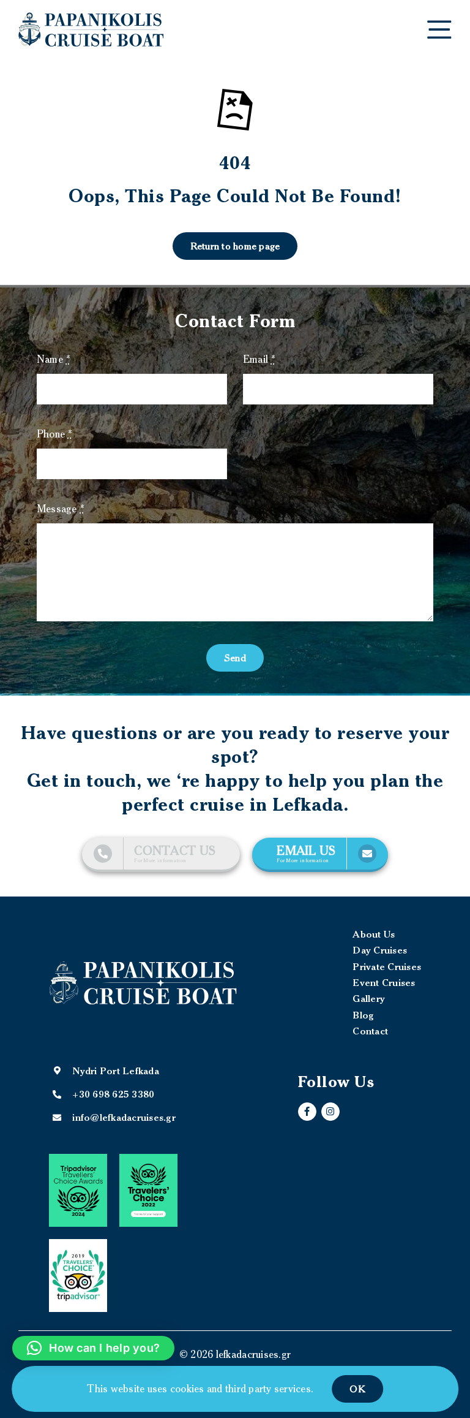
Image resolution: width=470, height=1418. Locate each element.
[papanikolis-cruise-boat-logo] (91, 17)
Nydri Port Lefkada (115, 1070)
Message (60, 508)
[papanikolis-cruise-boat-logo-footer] (143, 965)
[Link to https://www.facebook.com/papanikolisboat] (307, 1111)
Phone (55, 434)
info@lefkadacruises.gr (115, 1117)
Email (259, 359)
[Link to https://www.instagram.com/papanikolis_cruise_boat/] (330, 1111)
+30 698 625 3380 (113, 1093)
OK (357, 1388)
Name (54, 359)
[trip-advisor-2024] (78, 1159)
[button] (93, 1348)
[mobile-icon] (439, 25)
